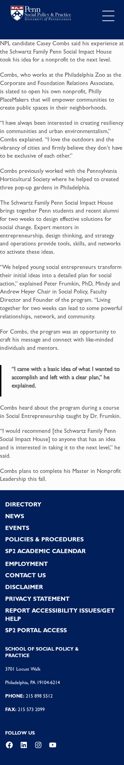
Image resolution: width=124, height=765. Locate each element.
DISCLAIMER (24, 587)
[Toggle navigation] (108, 16)
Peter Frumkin (61, 283)
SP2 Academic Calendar (45, 551)
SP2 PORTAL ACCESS (36, 630)
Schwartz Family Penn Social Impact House (61, 51)
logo (41, 14)
